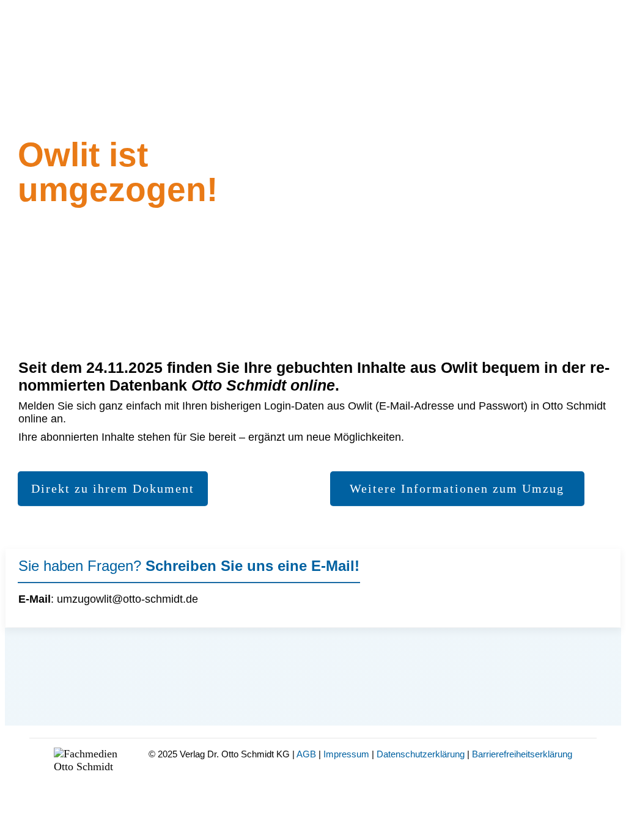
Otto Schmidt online (263, 385)
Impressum (346, 754)
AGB (306, 754)
